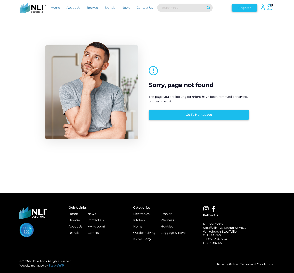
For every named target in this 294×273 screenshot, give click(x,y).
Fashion (166, 214)
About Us (73, 8)
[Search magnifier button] (208, 8)
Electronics (141, 214)
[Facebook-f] (214, 209)
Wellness (167, 220)
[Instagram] (206, 209)
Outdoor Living (144, 233)
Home (55, 8)
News (126, 8)
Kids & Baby (142, 239)
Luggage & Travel (173, 233)
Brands (109, 8)
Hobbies (167, 226)
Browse (92, 8)
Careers (93, 233)
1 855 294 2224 (216, 239)
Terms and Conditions (256, 264)
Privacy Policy (227, 264)
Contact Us (144, 8)
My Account (96, 226)
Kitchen (139, 220)
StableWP (56, 265)
